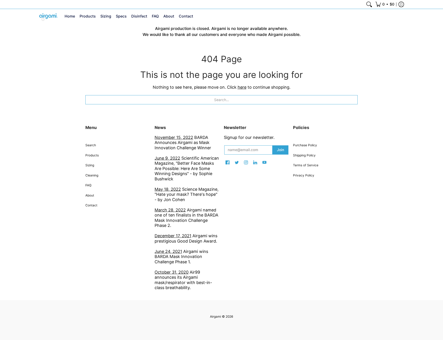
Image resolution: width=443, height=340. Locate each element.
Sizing (89, 165)
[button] (384, 4)
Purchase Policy (305, 145)
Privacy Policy (303, 175)
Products (92, 155)
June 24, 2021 (168, 251)
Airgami (215, 316)
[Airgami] (48, 17)
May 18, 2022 (168, 189)
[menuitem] (369, 4)
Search (90, 145)
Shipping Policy (304, 155)
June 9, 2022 (167, 158)
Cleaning (91, 175)
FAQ (88, 185)
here (242, 87)
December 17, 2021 (173, 235)
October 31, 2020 (172, 272)
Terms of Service (305, 165)
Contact (91, 205)
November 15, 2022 (174, 137)
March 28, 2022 (170, 210)
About (89, 195)
